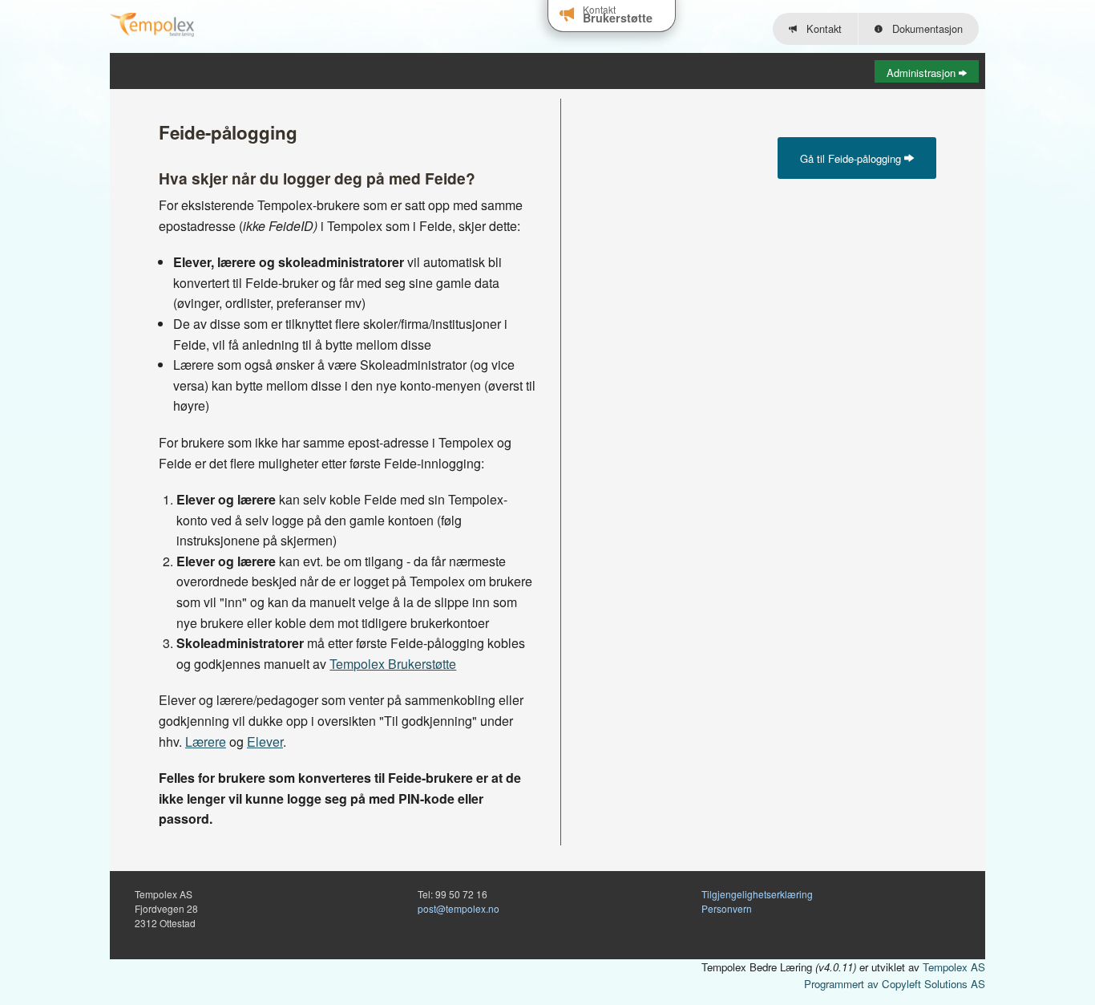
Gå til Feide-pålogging (852, 158)
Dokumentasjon (924, 28)
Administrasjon (923, 72)
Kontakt (821, 28)
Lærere (205, 741)
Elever (265, 741)
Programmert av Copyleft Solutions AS (894, 983)
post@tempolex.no (458, 908)
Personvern (726, 908)
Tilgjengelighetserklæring (757, 894)
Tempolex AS (954, 967)
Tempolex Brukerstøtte (392, 663)
